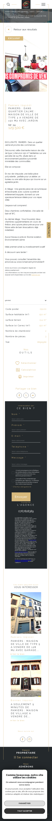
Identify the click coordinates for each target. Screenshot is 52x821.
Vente (32, 11)
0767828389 (26, 511)
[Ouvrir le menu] (43, 4)
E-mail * (17, 436)
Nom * (16, 414)
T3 (13, 14)
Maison (7, 14)
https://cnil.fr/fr (32, 540)
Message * (19, 458)
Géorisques (35, 275)
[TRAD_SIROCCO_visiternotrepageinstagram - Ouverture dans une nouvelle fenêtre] (29, 739)
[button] (41, 64)
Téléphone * (20, 447)
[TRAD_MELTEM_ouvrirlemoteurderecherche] (8, 4)
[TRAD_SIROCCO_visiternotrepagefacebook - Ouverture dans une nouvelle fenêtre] (22, 739)
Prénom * (18, 425)
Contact (48, 230)
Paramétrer (25, 803)
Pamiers (39, 11)
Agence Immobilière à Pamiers (16, 11)
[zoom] (26, 91)
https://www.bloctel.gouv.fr (21, 551)
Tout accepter (24, 811)
